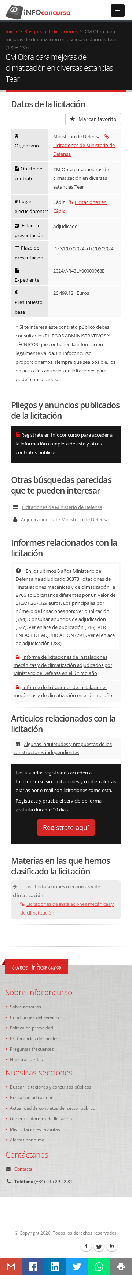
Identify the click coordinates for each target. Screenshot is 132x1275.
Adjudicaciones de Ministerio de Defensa (65, 519)
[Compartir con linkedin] (55, 1266)
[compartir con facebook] (33, 1266)
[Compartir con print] (121, 1266)
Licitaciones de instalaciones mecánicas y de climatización (67, 908)
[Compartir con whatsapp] (99, 1266)
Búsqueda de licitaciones (51, 31)
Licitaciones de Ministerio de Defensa (84, 149)
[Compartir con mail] (11, 1266)
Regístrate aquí (66, 827)
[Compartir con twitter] (77, 1266)
